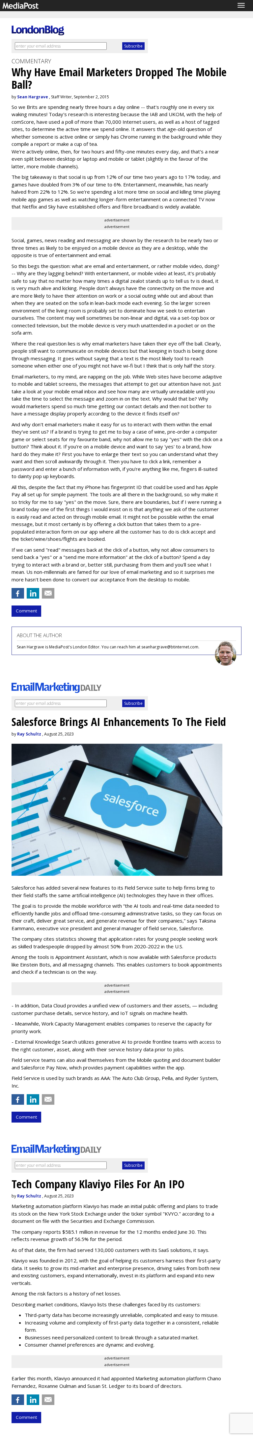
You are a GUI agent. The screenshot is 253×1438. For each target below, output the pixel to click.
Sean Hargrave (32, 97)
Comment (26, 611)
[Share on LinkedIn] (33, 593)
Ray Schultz (29, 734)
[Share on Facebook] (18, 593)
